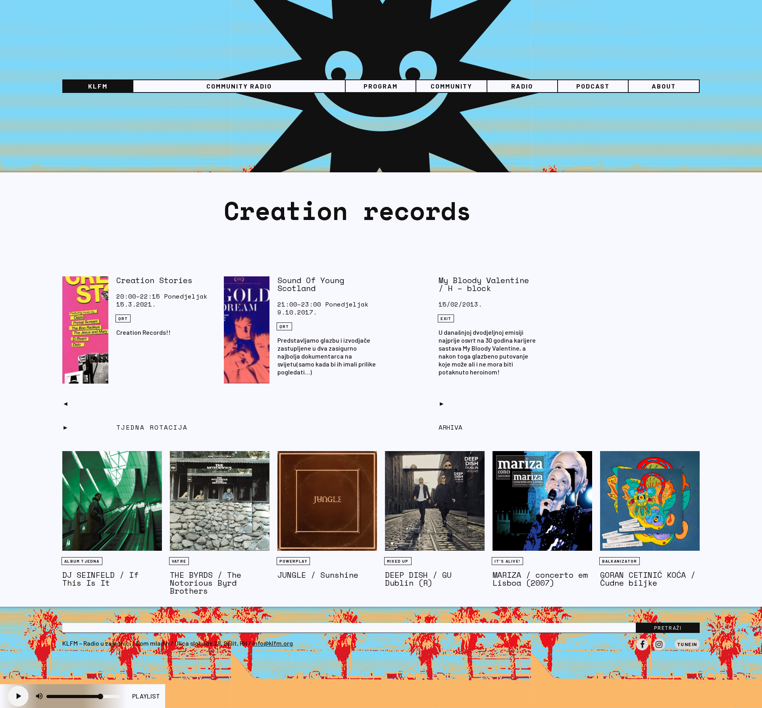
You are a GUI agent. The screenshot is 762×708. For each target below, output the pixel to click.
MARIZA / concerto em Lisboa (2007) (540, 578)
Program (381, 86)
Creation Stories (154, 280)
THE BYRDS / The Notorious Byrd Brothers (205, 582)
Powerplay (293, 561)
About (664, 86)
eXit (446, 318)
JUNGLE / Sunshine (317, 575)
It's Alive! (507, 561)
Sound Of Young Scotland (310, 284)
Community (451, 86)
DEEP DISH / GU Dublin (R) (418, 578)
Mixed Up (398, 561)
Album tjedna (81, 561)
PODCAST (593, 86)
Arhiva (450, 427)
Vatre (179, 561)
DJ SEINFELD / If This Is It (100, 578)
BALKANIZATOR (619, 561)
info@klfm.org (272, 643)
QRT (123, 318)
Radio (522, 86)
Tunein (687, 644)
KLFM (98, 86)
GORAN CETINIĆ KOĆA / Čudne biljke (647, 578)
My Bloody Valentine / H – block (484, 284)
